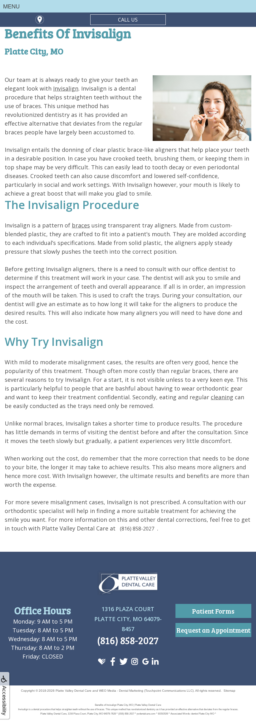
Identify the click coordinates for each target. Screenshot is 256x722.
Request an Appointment (213, 630)
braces (81, 225)
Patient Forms (213, 610)
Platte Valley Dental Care (73, 690)
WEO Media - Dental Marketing (121, 690)
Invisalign (65, 88)
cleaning (222, 397)
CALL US (128, 19)
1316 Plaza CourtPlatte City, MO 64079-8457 (128, 619)
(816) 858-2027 (137, 528)
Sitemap (229, 690)
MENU (11, 6)
